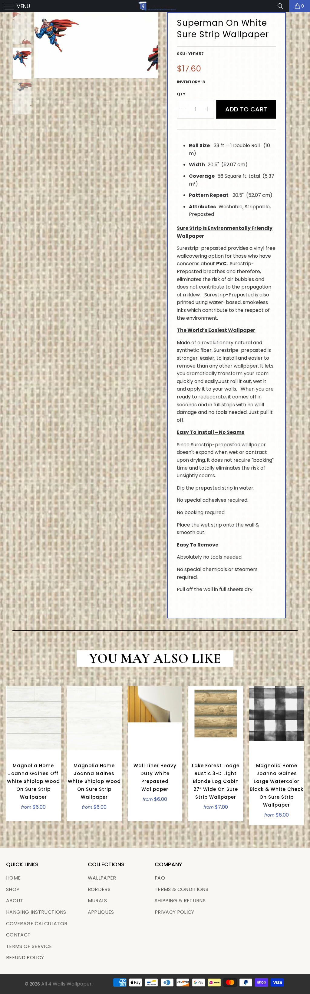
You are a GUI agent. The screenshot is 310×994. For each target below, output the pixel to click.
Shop (12, 889)
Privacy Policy (174, 912)
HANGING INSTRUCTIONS (36, 912)
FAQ (160, 877)
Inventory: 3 (191, 82)
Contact (18, 934)
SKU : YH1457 (190, 54)
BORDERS (99, 889)
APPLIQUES (101, 912)
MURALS (97, 900)
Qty (181, 94)
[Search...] (282, 6)
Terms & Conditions (181, 889)
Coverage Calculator (36, 923)
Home (13, 877)
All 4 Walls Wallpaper (66, 983)
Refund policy (25, 957)
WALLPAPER (102, 877)
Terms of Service (29, 946)
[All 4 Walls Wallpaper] (155, 6)
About (14, 900)
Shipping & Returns (180, 900)
